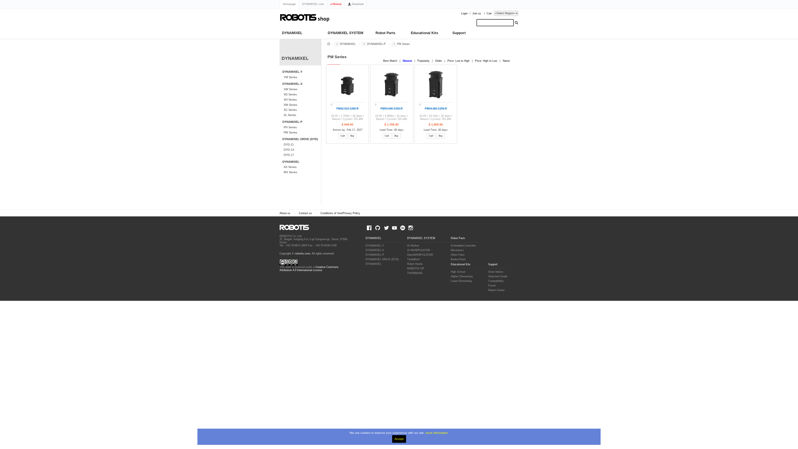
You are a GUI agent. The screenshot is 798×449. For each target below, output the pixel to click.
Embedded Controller (463, 245)
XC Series (290, 109)
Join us (476, 13)
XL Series (290, 115)
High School (458, 271)
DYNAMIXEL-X (292, 83)
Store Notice (495, 271)
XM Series (290, 104)
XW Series (290, 89)
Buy (352, 135)
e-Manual (335, 4)
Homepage (289, 4)
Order (439, 60)
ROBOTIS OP (415, 268)
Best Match (390, 60)
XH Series (290, 99)
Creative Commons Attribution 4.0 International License (309, 269)
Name (506, 60)
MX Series (290, 172)
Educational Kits (424, 33)
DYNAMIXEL (292, 33)
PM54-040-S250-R (392, 108)
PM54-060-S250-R (436, 108)
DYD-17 (289, 155)
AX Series (290, 167)
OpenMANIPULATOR (420, 254)
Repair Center (496, 290)
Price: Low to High (458, 60)
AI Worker (413, 245)
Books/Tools (458, 259)
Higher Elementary (462, 276)
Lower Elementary (461, 281)
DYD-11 (289, 144)
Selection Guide (497, 276)
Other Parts (458, 254)
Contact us (305, 213)
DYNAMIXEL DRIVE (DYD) (300, 139)
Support (459, 33)
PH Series (290, 127)
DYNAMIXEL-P (292, 121)
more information (436, 432)
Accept (399, 438)
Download (357, 4)
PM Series (290, 132)
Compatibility (496, 281)
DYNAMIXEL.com (313, 4)
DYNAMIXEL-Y (292, 71)
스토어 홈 (328, 44)
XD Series (290, 94)
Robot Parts (385, 33)
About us (285, 213)
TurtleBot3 (413, 259)
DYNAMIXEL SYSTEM (345, 33)
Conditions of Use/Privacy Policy (340, 213)
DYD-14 (289, 149)
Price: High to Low (486, 60)
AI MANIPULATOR (418, 250)
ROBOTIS (296, 227)
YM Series (290, 77)
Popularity (423, 60)
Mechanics (457, 250)
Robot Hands (415, 264)
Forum (492, 285)
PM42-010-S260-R (347, 108)
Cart (489, 13)
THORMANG (415, 273)
